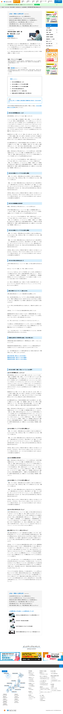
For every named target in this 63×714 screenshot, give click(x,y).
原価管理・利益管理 (49, 36)
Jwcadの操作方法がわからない (15, 16)
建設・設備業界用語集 (54, 673)
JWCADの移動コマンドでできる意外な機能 (20, 84)
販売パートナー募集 (43, 2)
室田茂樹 (13, 67)
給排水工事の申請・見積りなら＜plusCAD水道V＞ (16, 355)
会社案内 (33, 2)
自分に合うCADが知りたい (27, 23)
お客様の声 (28, 2)
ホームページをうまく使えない (29, 18)
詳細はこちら (37, 4)
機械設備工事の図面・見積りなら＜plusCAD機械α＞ (17, 357)
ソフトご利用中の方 (58, 2)
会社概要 (52, 685)
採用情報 (37, 2)
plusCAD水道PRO (31, 681)
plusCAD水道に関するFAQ (44, 684)
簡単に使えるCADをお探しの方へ (44, 677)
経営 (21, 23)
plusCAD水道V (31, 678)
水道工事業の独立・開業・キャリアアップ (26, 22)
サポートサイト (53, 678)
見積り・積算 (48, 32)
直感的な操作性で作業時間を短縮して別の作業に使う (22, 93)
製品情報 (23, 2)
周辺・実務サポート (49, 45)
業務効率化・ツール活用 (50, 39)
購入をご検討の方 (16, 2)
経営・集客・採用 (49, 43)
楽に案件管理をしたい (13, 22)
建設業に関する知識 (13, 20)
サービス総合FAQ (42, 682)
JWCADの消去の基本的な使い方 (18, 88)
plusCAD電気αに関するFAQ (44, 683)
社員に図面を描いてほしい (14, 23)
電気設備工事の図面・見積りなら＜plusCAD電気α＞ (17, 359)
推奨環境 (41, 699)
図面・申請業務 (48, 30)
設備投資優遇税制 (42, 700)
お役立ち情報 (50, 2)
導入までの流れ (42, 696)
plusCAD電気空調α (31, 675)
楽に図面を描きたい (33, 20)
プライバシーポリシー (54, 689)
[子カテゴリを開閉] (57, 30)
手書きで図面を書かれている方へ (44, 678)
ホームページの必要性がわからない (16, 18)
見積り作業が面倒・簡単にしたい (15, 25)
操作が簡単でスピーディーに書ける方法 (19, 90)
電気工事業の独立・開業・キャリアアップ (30, 25)
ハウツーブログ (53, 672)
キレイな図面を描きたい (26, 16)
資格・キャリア (48, 41)
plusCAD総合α (31, 689)
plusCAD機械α (31, 684)
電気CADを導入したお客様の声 (44, 688)
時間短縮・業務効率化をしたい (23, 20)
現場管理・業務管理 (49, 34)
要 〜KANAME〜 (31, 696)
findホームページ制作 (32, 697)
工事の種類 (48, 27)
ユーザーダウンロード (54, 679)
